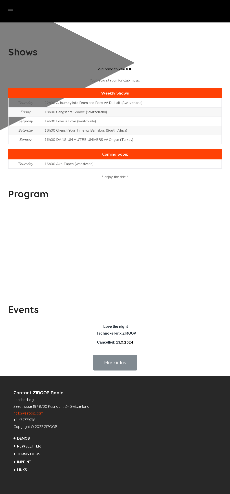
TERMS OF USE (29, 454)
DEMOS (23, 438)
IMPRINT (24, 462)
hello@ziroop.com (28, 413)
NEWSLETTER (29, 446)
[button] (115, 362)
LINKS (22, 470)
